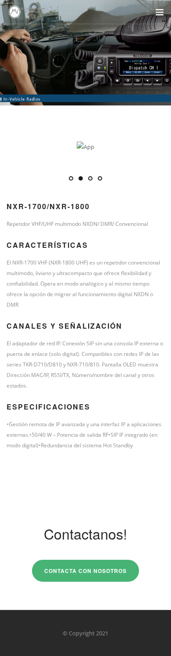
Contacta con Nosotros (85, 571)
